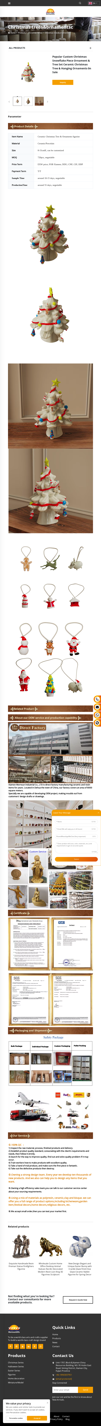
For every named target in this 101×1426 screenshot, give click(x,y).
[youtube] (22, 1346)
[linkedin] (28, 1346)
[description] (14, 1328)
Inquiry (63, 82)
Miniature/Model (16, 1382)
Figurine (12, 1374)
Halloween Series (16, 1366)
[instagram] (16, 1346)
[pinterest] (10, 1346)
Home (13, 32)
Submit (76, 859)
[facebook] (34, 1346)
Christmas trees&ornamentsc (57, 32)
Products (22, 32)
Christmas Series (35, 32)
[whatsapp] (40, 1346)
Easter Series (14, 1370)
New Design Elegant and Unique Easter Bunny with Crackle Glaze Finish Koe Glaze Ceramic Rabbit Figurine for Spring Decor (50, 1269)
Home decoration (16, 1378)
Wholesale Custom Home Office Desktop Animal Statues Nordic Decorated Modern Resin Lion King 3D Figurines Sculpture (21, 1269)
